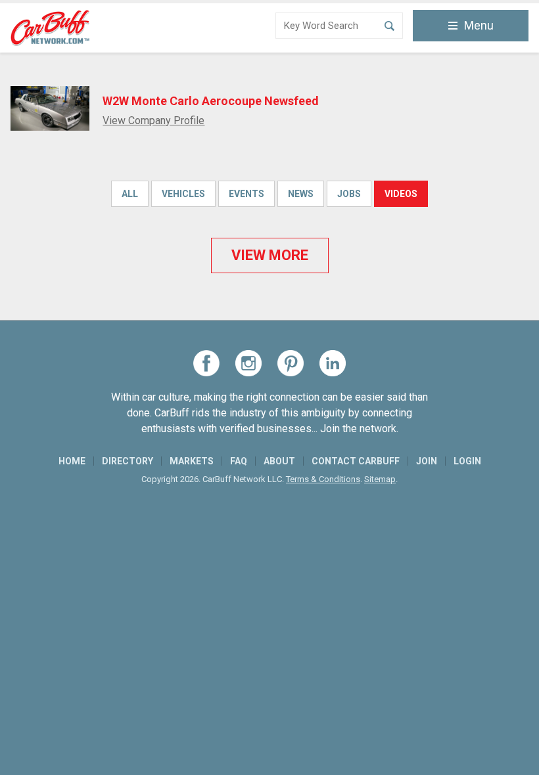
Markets (192, 461)
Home (72, 461)
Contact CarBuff (356, 461)
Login (467, 461)
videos (401, 193)
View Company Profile (153, 120)
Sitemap (380, 479)
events (246, 193)
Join (426, 461)
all (130, 193)
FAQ (238, 461)
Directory (127, 461)
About (279, 461)
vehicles (183, 193)
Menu (479, 25)
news (301, 193)
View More (269, 255)
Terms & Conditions (323, 479)
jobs (349, 193)
